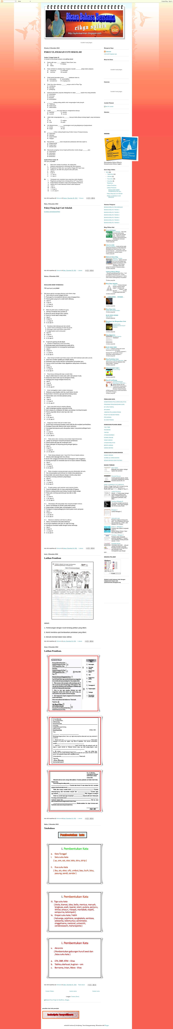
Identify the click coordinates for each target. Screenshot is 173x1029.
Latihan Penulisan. (53, 651)
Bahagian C (114, 510)
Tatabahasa (49, 828)
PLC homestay (116, 231)
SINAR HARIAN (108, 440)
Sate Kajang (109, 316)
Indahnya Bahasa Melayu (113, 271)
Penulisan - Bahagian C (117, 535)
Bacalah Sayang (117, 336)
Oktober (109, 176)
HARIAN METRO (108, 448)
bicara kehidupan (111, 230)
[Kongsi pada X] (91, 198)
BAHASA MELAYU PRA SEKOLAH (113, 207)
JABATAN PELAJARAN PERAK (112, 412)
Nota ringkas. (114, 467)
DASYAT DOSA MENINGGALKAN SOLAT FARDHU (119, 326)
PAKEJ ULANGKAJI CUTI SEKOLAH (63, 52)
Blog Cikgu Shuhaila (111, 283)
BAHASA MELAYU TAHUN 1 (111, 209)
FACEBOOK (107, 429)
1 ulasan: (80, 270)
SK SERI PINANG (109, 420)
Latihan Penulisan (52, 558)
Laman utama (73, 991)
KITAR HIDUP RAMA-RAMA (113, 310)
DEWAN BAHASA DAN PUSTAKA (113, 460)
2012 (107, 172)
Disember (110, 181)
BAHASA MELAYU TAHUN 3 (111, 215)
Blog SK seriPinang (111, 380)
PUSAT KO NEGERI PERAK (111, 414)
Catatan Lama (96, 991)
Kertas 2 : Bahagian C (117, 526)
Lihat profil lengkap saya (110, 54)
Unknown (108, 51)
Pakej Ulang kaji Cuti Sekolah (58, 208)
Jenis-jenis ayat (115, 518)
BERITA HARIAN (108, 445)
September (110, 174)
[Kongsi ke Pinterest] (94, 198)
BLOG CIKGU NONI (111, 347)
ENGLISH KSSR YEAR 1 (112, 368)
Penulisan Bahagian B (117, 501)
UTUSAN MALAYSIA (109, 442)
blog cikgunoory (110, 335)
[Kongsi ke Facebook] (92, 198)
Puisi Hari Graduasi (111, 246)
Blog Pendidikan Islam (112, 359)
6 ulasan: (81, 198)
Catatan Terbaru (50, 991)
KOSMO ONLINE (108, 437)
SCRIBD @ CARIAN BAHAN (111, 457)
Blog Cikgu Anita (110, 309)
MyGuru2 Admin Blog (112, 257)
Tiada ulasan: (81, 984)
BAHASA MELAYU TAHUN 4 (111, 217)
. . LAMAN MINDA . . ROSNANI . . (115, 297)
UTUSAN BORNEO (109, 435)
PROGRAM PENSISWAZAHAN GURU (114, 404)
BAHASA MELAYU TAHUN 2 (111, 212)
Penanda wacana (115, 543)
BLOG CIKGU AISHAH (112, 315)
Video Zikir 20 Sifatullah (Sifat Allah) (115, 360)
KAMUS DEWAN (108, 455)
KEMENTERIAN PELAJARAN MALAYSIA (115, 402)
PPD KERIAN (107, 417)
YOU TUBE (107, 427)
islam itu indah (110, 245)
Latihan (115, 285)
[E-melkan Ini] (87, 198)
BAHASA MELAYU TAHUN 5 (111, 220)
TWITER (106, 432)
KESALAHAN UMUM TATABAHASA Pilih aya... (114, 190)
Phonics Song (116, 369)
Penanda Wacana (116, 476)
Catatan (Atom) (75, 996)
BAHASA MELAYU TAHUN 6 (111, 222)
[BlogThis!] (89, 198)
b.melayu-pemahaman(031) (52, 211)
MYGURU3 (107, 409)
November (110, 179)
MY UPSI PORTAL (109, 407)
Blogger (107, 1025)
